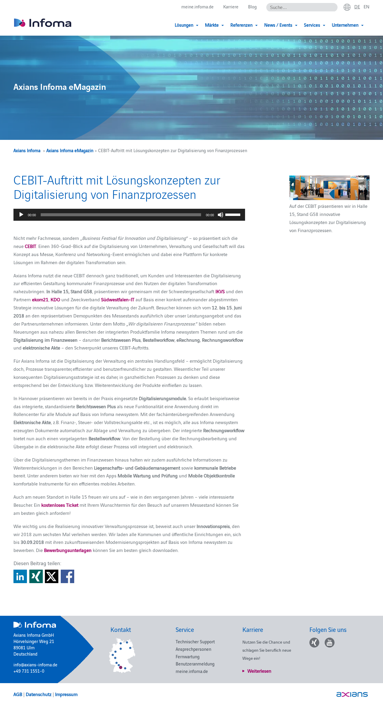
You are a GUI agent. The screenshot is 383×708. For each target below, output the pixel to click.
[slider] (233, 214)
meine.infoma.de (197, 6)
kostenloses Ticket (59, 504)
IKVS (220, 291)
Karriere (230, 6)
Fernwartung (188, 656)
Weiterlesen (259, 670)
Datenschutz (38, 694)
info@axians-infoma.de (35, 664)
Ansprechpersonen (193, 649)
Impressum (66, 694)
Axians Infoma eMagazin (69, 150)
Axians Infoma (26, 150)
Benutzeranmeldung (195, 663)
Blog (252, 6)
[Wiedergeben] (21, 215)
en (367, 6)
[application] (129, 215)
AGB (17, 694)
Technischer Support (195, 641)
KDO (55, 299)
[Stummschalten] (221, 215)
